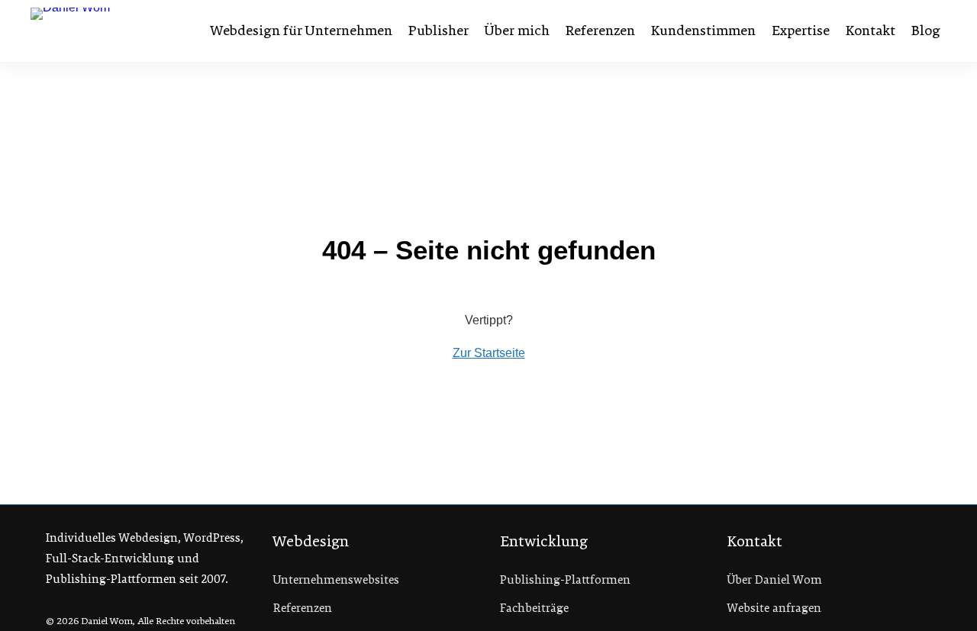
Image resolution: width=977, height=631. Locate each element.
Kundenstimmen (703, 30)
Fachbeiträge (534, 608)
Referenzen (600, 30)
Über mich (517, 30)
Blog (925, 30)
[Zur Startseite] (109, 30)
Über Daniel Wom (774, 580)
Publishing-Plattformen (565, 580)
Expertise (801, 30)
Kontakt (870, 30)
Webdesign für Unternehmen (301, 30)
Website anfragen (774, 608)
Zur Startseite (489, 352)
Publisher (438, 30)
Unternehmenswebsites (336, 580)
